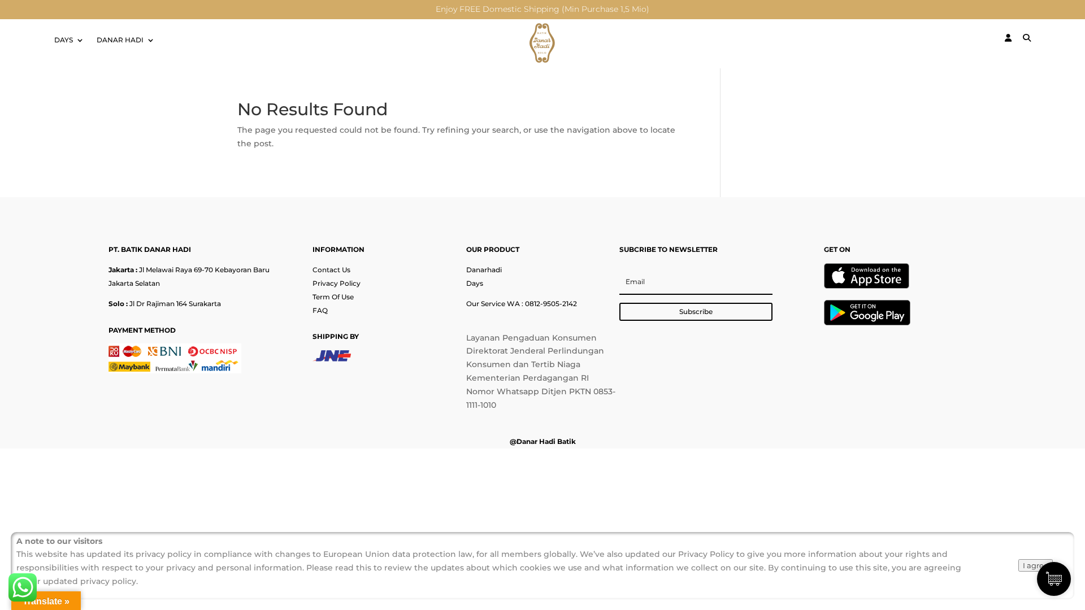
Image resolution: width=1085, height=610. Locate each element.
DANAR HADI (120, 40)
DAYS (63, 40)
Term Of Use (333, 297)
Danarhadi (484, 269)
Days (474, 283)
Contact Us (331, 269)
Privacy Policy (337, 283)
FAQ (320, 310)
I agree (1035, 565)
